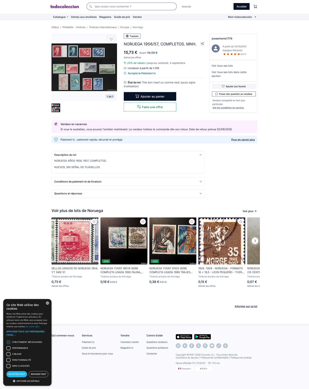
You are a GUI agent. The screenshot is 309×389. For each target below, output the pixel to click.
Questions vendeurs (156, 342)
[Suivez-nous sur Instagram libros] (185, 345)
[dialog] (27, 342)
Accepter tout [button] (17, 374)
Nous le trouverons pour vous (97, 353)
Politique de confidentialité (214, 357)
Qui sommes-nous (63, 335)
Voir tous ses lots (222, 65)
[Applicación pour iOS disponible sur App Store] (184, 336)
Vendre (137, 17)
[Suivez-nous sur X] (198, 345)
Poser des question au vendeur (235, 94)
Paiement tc (88, 342)
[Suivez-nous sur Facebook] (191, 345)
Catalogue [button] (59, 17)
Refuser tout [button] (38, 374)
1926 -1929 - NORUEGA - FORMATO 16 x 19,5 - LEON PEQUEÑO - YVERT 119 (220, 270)
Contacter (151, 353)
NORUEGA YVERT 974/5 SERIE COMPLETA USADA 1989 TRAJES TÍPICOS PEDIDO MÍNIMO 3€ (169, 270)
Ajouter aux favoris (236, 86)
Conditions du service (187, 357)
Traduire (134, 36)
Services (87, 335)
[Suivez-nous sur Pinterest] (205, 345)
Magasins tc (127, 347)
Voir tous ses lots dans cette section (229, 74)
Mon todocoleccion (240, 17)
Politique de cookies (241, 357)
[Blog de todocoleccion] (225, 345)
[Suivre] (111, 39)
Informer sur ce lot (246, 306)
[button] (128, 155)
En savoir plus (32, 326)
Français (186, 368)
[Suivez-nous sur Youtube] (212, 345)
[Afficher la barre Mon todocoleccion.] (255, 17)
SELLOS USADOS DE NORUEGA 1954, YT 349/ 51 (75, 270)
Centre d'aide (154, 335)
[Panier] (255, 6)
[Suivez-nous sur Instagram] (178, 345)
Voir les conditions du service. (228, 107)
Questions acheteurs (157, 347)
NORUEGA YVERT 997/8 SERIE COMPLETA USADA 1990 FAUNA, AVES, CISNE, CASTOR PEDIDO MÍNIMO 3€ (120, 270)
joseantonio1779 (222, 38)
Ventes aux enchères (84, 17)
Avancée (186, 6)
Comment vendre (130, 342)
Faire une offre (152, 107)
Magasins (105, 17)
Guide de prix (122, 17)
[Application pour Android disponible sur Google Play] (202, 336)
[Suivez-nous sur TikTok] (218, 345)
